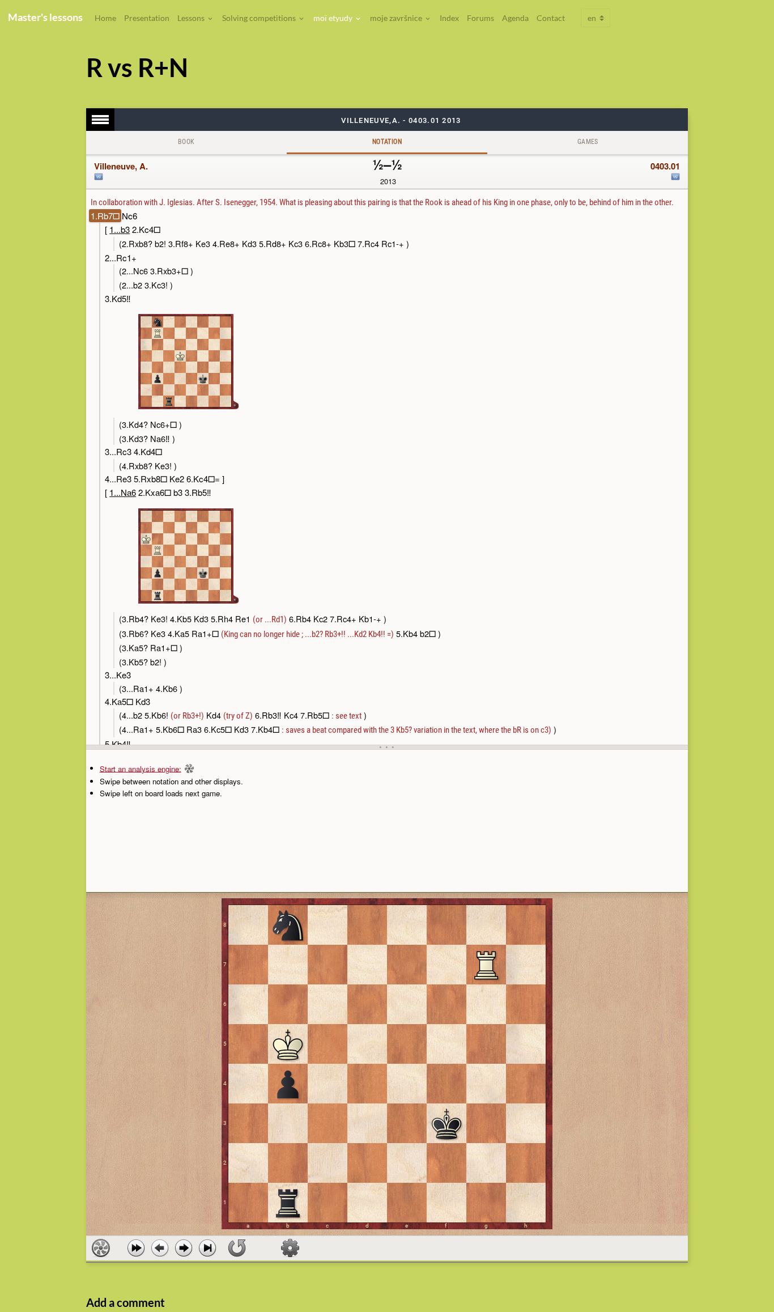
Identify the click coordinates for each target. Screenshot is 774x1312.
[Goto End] (207, 1248)
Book (186, 142)
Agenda (515, 18)
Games (587, 142)
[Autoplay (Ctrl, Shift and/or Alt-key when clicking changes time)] (136, 1248)
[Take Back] (160, 1248)
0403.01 (665, 166)
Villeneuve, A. (121, 166)
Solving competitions (259, 18)
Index (449, 18)
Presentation (146, 18)
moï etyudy (333, 18)
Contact (551, 18)
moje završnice (397, 18)
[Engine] (101, 1248)
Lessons (191, 18)
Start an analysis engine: (140, 768)
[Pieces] (290, 1248)
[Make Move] (184, 1248)
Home (105, 18)
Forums (480, 18)
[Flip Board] (237, 1248)
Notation (387, 142)
